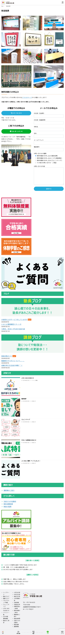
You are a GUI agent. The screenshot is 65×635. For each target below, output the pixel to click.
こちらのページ (27, 97)
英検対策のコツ (6, 356)
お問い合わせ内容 (39, 166)
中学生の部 (17, 594)
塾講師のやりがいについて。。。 (13, 361)
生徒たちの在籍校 (10, 501)
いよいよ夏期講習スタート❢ (11, 324)
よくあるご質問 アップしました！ (30, 461)
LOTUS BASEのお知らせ (27, 378)
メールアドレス (39, 140)
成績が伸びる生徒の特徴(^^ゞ (11, 365)
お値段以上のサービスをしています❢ (14, 319)
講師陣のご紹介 (9, 490)
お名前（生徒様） (39, 113)
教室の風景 (7, 506)
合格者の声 (17, 604)
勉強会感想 (17, 618)
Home (2, 6)
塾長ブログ (6, 596)
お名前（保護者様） (40, 120)
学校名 (36, 126)
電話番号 (36, 147)
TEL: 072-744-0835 (29, 602)
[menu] (62, 2)
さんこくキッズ (25, 419)
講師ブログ (6, 598)
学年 (35, 133)
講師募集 (16, 626)
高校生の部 (17, 596)
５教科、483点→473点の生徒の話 (13, 329)
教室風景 (8, 6)
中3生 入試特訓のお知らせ (28, 440)
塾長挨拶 (23, 398)
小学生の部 (17, 592)
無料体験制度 (8, 504)
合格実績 (16, 602)
